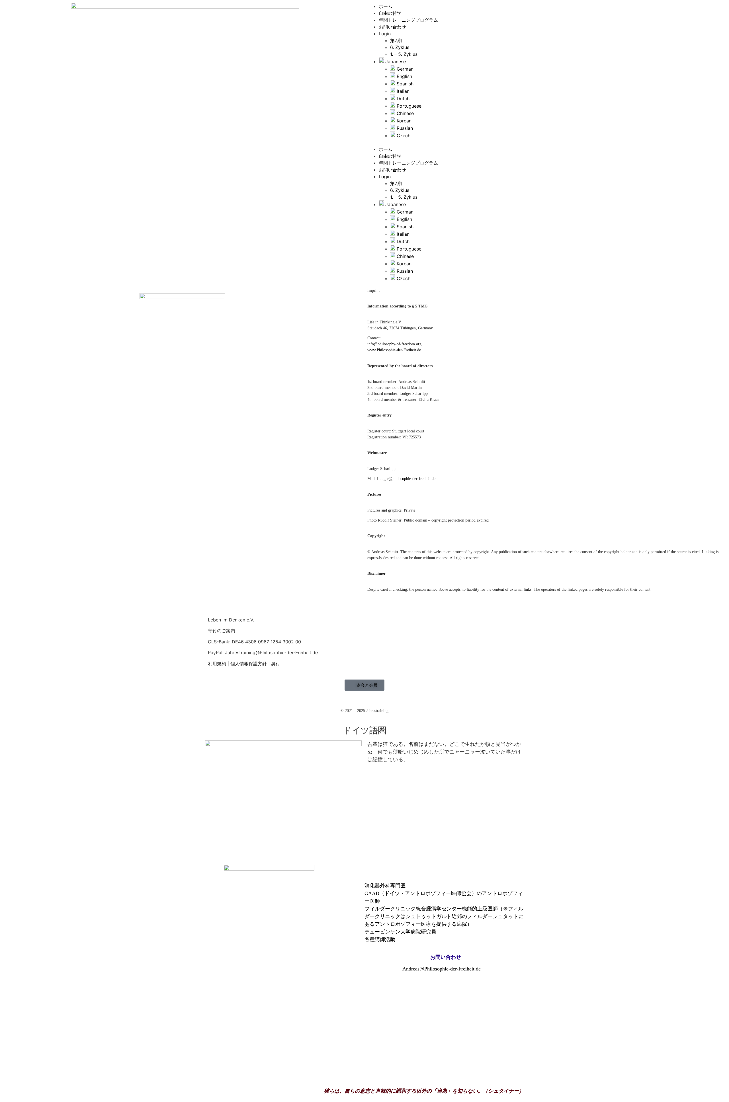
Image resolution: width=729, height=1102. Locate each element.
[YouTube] (210, 670)
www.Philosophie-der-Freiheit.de (394, 350)
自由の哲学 (390, 13)
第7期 (396, 40)
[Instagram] (214, 670)
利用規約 (217, 663)
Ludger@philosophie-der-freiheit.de (406, 479)
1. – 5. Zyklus (403, 54)
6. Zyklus (399, 47)
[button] (546, 142)
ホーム (385, 6)
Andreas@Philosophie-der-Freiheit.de (443, 969)
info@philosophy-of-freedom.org (394, 344)
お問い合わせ (392, 27)
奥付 (275, 663)
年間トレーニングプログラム (408, 20)
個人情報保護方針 (249, 663)
